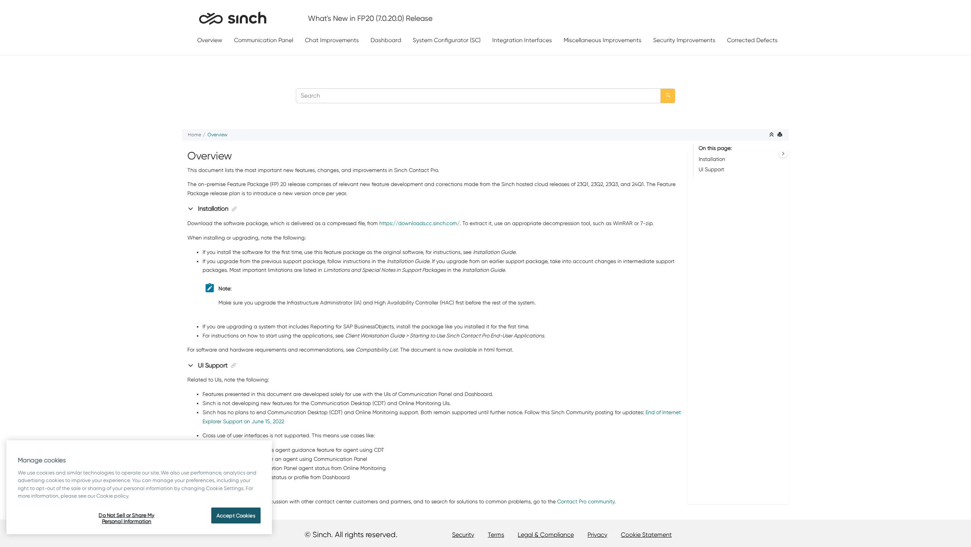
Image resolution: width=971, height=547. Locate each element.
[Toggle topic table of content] (783, 154)
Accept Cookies (236, 515)
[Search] (667, 95)
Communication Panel (263, 40)
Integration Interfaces (522, 40)
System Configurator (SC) (447, 40)
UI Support (711, 169)
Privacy (597, 534)
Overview (209, 40)
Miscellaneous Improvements (602, 40)
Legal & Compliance (546, 534)
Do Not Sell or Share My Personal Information (126, 518)
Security (463, 534)
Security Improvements (684, 40)
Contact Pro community (585, 501)
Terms (496, 534)
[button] (191, 208)
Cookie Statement (646, 534)
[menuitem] (210, 40)
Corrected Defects (752, 40)
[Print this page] (780, 135)
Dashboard (386, 40)
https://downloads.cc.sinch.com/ (419, 223)
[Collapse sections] (772, 135)
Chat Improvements (332, 40)
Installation (712, 159)
